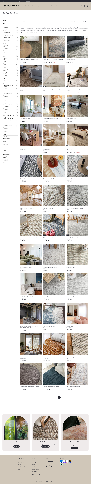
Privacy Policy (34, 471)
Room (4, 23)
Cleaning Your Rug (21, 466)
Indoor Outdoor (7, 114)
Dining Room (6, 29)
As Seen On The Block (8, 118)
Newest (4, 141)
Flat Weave (6, 106)
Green (5, 62)
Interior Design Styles (8, 35)
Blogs (19, 469)
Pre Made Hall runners (8, 120)
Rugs (38, 5)
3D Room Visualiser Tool (36, 474)
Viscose (5, 131)
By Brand (66, 5)
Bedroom (6, 27)
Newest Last (5, 143)
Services (33, 466)
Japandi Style (7, 37)
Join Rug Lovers (74, 447)
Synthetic (6, 130)
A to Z (4, 146)
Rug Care (19, 464)
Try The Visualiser (45, 446)
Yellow (5, 70)
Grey (5, 59)
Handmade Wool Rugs (8, 104)
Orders (47, 481)
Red (5, 67)
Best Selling (5, 144)
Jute (5, 126)
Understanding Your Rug (22, 467)
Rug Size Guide (20, 461)
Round (5, 88)
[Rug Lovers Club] (75, 428)
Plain (5, 111)
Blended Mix (6, 128)
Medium (5, 82)
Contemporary (7, 46)
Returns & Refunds (35, 469)
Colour (4, 52)
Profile (51, 481)
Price (4, 91)
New (33, 5)
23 (56, 397)
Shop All (27, 5)
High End (6, 96)
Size (4, 78)
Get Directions (16, 446)
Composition (6, 123)
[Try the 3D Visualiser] (45, 428)
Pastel (5, 75)
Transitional (6, 107)
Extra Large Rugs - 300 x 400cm (9, 86)
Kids (5, 112)
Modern (5, 103)
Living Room (6, 26)
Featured (5, 136)
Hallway (5, 30)
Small (5, 80)
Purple (5, 72)
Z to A (4, 147)
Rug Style (5, 101)
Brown (5, 58)
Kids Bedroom (7, 32)
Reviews (33, 464)
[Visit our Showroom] (16, 428)
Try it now (28, 1)
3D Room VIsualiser (21, 462)
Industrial (6, 45)
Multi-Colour (6, 73)
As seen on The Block (56, 5)
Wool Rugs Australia (8, 125)
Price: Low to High (6, 138)
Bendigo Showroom (35, 462)
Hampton (6, 39)
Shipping (33, 467)
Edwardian (6, 49)
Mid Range (6, 94)
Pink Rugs (6, 69)
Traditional (6, 109)
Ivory (5, 55)
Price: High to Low (6, 139)
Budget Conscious (8, 93)
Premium (6, 98)
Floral (5, 43)
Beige (5, 56)
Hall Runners (45, 5)
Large (5, 83)
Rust (5, 66)
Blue (5, 64)
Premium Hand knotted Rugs (9, 116)
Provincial (6, 42)
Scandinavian (7, 40)
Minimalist (6, 48)
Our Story (34, 461)
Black (5, 61)
